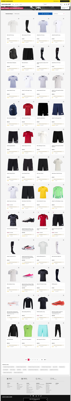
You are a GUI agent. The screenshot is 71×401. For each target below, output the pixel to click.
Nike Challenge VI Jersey (41, 145)
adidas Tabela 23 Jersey (11, 90)
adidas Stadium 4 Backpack (11, 62)
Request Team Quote (19, 384)
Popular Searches (49, 383)
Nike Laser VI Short (40, 173)
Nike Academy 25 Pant (55, 339)
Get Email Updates (19, 387)
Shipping (28, 385)
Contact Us (18, 385)
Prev (26, 359)
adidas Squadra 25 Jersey (41, 90)
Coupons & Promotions (39, 387)
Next (45, 359)
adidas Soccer (48, 385)
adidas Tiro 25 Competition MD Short (57, 229)
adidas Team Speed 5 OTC (11, 256)
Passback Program (9, 386)
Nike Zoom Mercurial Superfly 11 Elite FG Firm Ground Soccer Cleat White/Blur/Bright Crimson (12, 312)
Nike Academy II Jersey (11, 284)
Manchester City (61, 366)
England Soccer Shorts (44, 369)
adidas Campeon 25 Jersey (26, 145)
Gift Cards (37, 385)
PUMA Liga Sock (54, 284)
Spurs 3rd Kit (55, 366)
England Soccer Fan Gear (54, 369)
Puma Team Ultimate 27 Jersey (12, 228)
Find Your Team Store (20, 386)
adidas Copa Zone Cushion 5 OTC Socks (42, 63)
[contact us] (7, 397)
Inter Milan (24, 369)
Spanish (57, 384)
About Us (8, 383)
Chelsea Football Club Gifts (7, 372)
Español (28, 388)
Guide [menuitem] (21, 4)
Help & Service (56, 1)
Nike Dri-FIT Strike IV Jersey (41, 284)
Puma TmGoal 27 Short (26, 173)
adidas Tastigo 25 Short (11, 173)
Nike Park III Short (25, 62)
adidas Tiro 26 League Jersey (27, 90)
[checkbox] (19, 18)
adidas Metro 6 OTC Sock (56, 62)
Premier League (12, 369)
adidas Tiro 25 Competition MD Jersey (42, 229)
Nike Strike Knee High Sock (56, 256)
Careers (8, 385)
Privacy (27, 386)
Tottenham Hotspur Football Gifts (8, 366)
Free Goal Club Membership (6, 1)
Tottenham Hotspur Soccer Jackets (33, 366)
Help (17, 383)
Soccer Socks (47, 387)
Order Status (18, 388)
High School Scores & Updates (40, 384)
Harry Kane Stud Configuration (33, 369)
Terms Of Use (28, 384)
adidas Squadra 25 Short (11, 145)
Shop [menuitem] (13, 4)
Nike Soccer (47, 384)
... (39, 359)
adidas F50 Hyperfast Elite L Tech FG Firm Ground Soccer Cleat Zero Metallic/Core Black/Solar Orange (28, 229)
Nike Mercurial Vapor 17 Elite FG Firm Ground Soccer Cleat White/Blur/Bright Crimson (57, 312)
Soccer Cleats (47, 388)
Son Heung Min (5, 369)
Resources (37, 383)
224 (42, 359)
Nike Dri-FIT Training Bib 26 (26, 339)
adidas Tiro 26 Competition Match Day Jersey (57, 91)
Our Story (8, 387)
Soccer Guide (38, 388)
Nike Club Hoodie (10, 339)
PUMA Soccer (47, 386)
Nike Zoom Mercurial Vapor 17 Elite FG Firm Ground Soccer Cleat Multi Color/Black (28, 285)
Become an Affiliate (38, 386)
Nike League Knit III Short (41, 339)
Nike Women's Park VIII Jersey (57, 173)
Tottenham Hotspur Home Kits (21, 366)
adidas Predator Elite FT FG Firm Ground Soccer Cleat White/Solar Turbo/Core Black (27, 257)
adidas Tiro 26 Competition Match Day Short (57, 146)
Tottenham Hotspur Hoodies (46, 366)
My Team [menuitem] (16, 4)
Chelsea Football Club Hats (18, 372)
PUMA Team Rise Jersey (41, 311)
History (8, 384)
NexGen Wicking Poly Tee (41, 256)
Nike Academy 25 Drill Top (26, 311)
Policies (28, 383)
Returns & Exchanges (29, 387)
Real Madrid (19, 369)
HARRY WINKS (5, 8)
